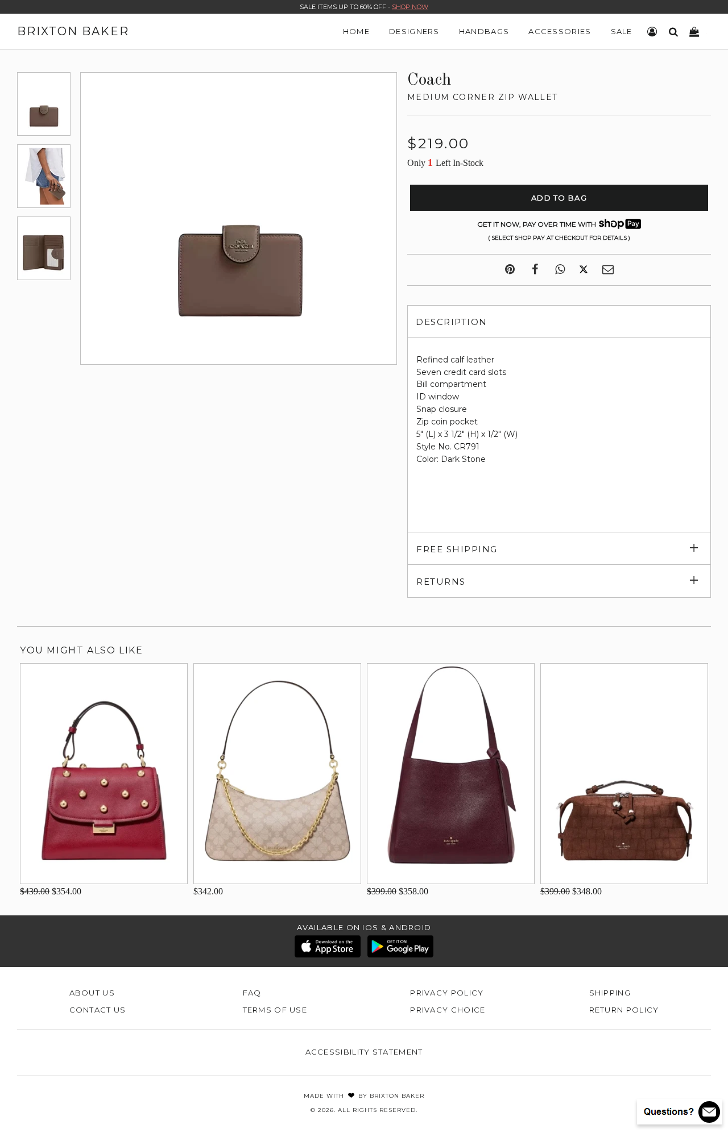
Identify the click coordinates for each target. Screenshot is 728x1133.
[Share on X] (583, 270)
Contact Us (97, 1009)
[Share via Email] (608, 270)
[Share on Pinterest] (510, 270)
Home (356, 31)
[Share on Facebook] (535, 270)
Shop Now (410, 7)
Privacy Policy (446, 992)
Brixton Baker (73, 31)
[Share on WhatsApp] (560, 270)
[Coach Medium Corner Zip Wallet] (43, 104)
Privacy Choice (447, 1009)
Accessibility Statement (364, 1051)
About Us (92, 992)
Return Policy (624, 1009)
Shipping (610, 992)
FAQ (252, 992)
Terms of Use (275, 1009)
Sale (621, 31)
